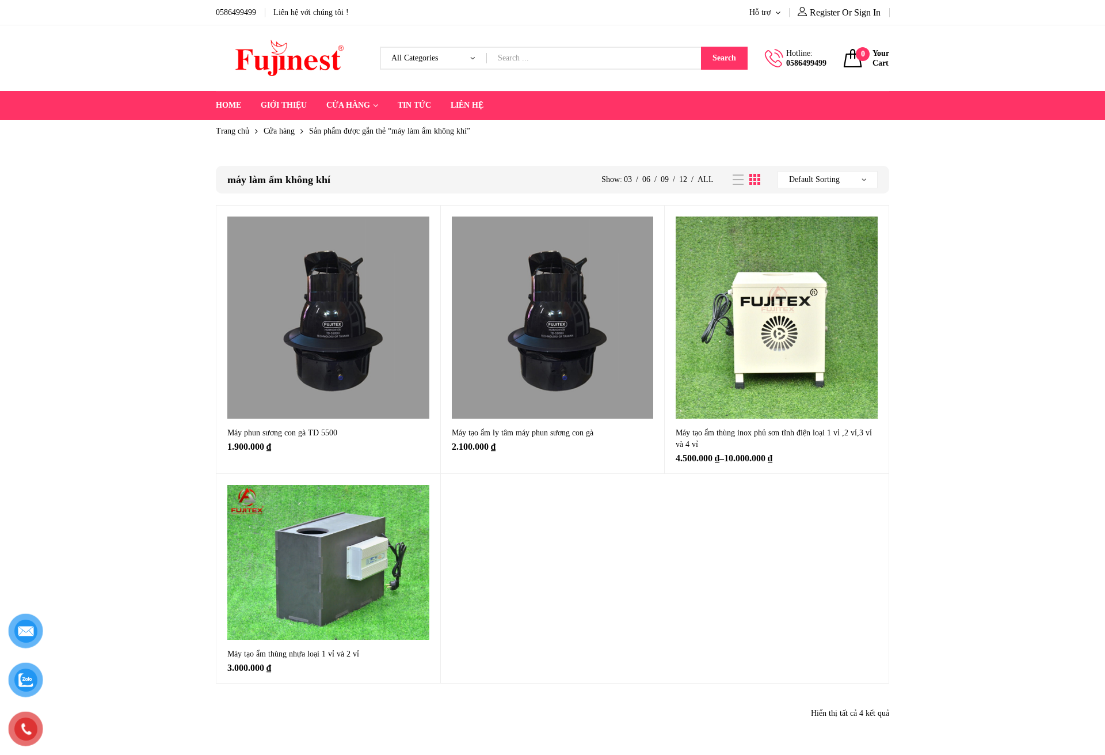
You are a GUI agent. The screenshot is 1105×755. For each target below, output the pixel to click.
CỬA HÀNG (348, 105)
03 (628, 179)
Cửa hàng (279, 131)
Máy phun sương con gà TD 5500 (282, 432)
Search (724, 58)
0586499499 (806, 63)
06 (646, 179)
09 (665, 179)
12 (683, 179)
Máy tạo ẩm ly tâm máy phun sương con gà (522, 432)
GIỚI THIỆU (284, 105)
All (706, 179)
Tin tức (414, 105)
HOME (228, 105)
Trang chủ (232, 131)
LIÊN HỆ (467, 105)
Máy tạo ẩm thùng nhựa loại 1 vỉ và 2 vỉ (293, 654)
